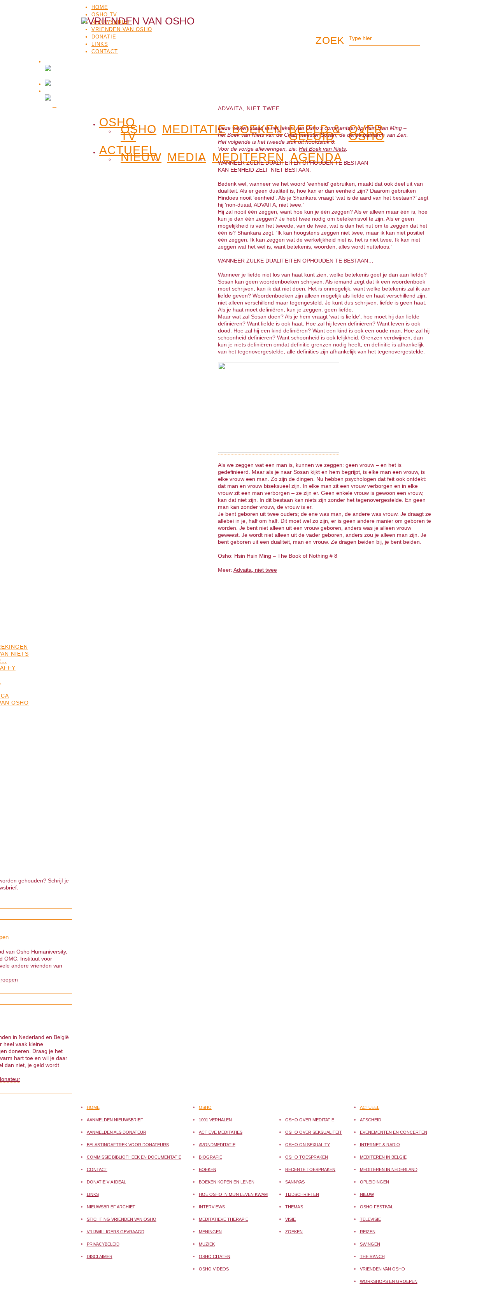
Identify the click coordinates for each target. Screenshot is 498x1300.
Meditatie (194, 129)
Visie (290, 1219)
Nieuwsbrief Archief (111, 1206)
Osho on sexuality (307, 1144)
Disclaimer (99, 1256)
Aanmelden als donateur (116, 1132)
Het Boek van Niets (322, 149)
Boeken (207, 1169)
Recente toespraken (310, 1169)
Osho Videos (214, 1269)
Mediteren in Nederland (388, 1169)
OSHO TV (104, 14)
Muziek (207, 1244)
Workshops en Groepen (388, 1281)
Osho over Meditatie (309, 1119)
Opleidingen (374, 1182)
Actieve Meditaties (220, 1132)
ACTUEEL (127, 149)
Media (186, 157)
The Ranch (372, 1256)
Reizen (367, 1231)
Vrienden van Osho (382, 1269)
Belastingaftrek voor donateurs (128, 1144)
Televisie (370, 1219)
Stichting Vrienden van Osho (121, 1219)
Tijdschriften (302, 1194)
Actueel (369, 1107)
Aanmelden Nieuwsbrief (115, 1119)
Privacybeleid (103, 1244)
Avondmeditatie (217, 1144)
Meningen (210, 1231)
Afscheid (370, 1119)
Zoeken (294, 1231)
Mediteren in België (383, 1157)
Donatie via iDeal (106, 1182)
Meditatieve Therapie (223, 1219)
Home (99, 7)
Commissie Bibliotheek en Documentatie (134, 1157)
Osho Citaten (214, 1256)
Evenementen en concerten (393, 1132)
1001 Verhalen (215, 1119)
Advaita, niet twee (255, 570)
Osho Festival (376, 1206)
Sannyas (295, 1182)
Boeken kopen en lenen (226, 1182)
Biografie (210, 1157)
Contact (97, 1169)
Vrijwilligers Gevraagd (115, 1231)
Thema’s (294, 1206)
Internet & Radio (380, 1144)
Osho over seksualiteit (313, 1132)
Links (93, 1194)
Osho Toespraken (306, 1157)
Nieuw (141, 157)
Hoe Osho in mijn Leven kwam (233, 1194)
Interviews (212, 1206)
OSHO (117, 121)
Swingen (370, 1244)
